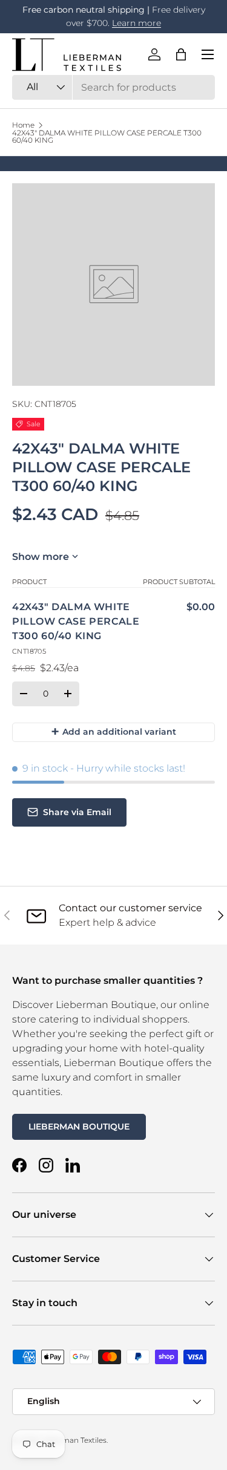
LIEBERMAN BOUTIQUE (79, 1126)
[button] (181, 54)
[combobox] (113, 87)
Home (23, 125)
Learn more (136, 23)
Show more (40, 556)
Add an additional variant (113, 731)
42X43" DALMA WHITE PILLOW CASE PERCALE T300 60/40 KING (107, 136)
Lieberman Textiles (73, 1440)
